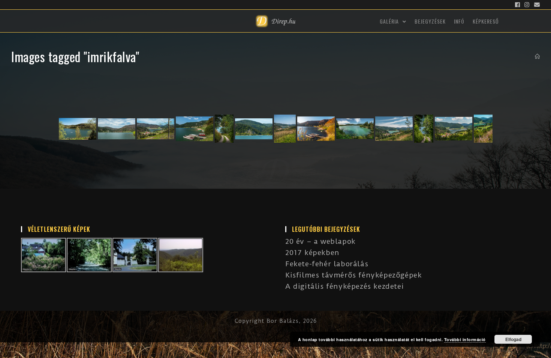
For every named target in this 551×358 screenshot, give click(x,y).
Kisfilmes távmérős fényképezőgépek (353, 275)
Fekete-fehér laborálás (326, 264)
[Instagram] (527, 5)
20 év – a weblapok (320, 241)
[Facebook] (518, 5)
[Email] (536, 5)
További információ (465, 339)
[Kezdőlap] (537, 57)
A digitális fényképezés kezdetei (344, 286)
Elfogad (513, 339)
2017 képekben (312, 252)
